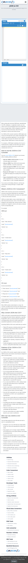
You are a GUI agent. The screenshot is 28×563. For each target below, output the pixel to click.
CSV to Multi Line (11, 514)
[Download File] (25, 65)
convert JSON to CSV (9, 155)
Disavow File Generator (13, 543)
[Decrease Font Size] (18, 26)
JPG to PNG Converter (12, 510)
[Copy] (23, 26)
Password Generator (12, 463)
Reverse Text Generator (13, 498)
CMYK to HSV (10, 478)
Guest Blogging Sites (12, 548)
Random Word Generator (13, 461)
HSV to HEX (10, 480)
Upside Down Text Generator (14, 504)
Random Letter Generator (13, 502)
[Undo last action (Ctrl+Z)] (23, 23)
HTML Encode (11, 485)
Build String (10, 459)
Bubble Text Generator (13, 506)
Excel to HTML (11, 512)
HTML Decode (11, 487)
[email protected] (8, 224)
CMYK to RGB (11, 476)
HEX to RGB (10, 472)
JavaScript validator (12, 493)
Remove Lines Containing (13, 465)
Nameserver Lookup (12, 523)
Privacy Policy (21, 559)
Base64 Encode (11, 491)
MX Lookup (10, 525)
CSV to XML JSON (11, 516)
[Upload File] (11, 23)
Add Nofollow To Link (12, 541)
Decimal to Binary (12, 534)
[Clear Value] (25, 26)
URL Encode (10, 489)
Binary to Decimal (12, 536)
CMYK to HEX (10, 474)
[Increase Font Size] (20, 26)
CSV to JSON (10, 518)
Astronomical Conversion (13, 530)
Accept (14, 561)
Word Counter (11, 500)
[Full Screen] (13, 23)
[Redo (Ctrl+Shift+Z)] (25, 23)
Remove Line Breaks (12, 467)
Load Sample (5, 23)
